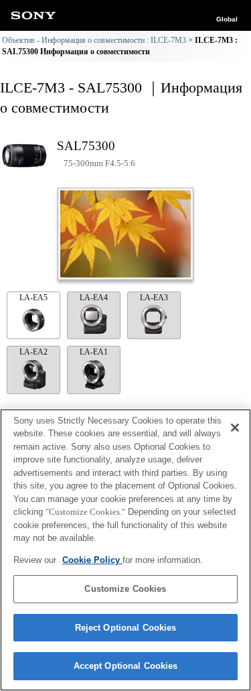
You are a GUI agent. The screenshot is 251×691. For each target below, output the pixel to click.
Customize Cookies (125, 589)
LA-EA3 (154, 297)
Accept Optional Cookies (126, 666)
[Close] (235, 427)
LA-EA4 (94, 297)
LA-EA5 (33, 297)
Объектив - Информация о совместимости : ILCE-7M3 (94, 40)
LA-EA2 (33, 352)
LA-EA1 (94, 352)
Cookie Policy (92, 560)
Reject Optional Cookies (126, 628)
